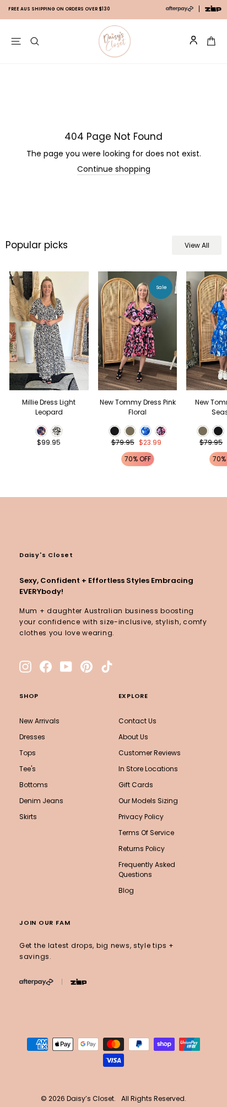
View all (197, 245)
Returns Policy (141, 848)
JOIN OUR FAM (44, 922)
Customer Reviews (149, 752)
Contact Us (137, 721)
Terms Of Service (146, 832)
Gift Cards (135, 784)
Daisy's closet (46, 554)
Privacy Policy (141, 816)
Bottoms (33, 784)
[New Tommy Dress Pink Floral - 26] (114, 431)
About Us (133, 736)
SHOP (29, 695)
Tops (27, 752)
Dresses (32, 736)
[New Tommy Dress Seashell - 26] (202, 431)
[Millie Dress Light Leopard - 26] (41, 431)
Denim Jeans (41, 800)
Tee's (27, 768)
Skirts (28, 816)
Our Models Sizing (148, 800)
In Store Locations (148, 768)
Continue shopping (113, 169)
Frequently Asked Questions (146, 869)
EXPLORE (133, 695)
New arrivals (39, 721)
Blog (126, 890)
